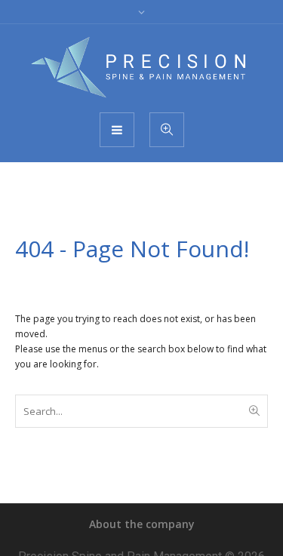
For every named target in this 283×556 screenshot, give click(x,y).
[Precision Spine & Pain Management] (141, 67)
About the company (142, 524)
